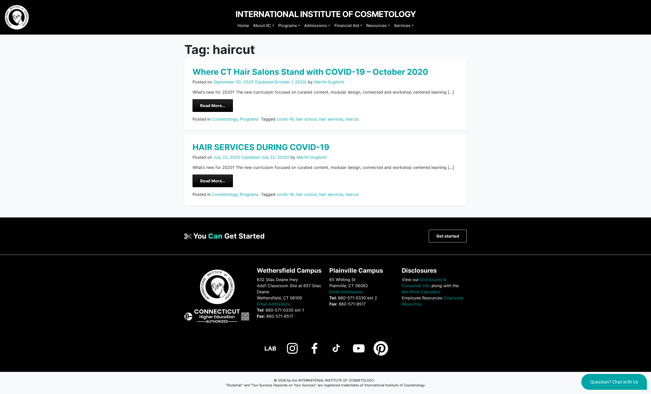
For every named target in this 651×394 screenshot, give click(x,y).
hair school (306, 119)
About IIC (262, 25)
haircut (352, 119)
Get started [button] (447, 236)
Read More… (216, 105)
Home (243, 25)
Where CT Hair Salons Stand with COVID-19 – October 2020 (310, 72)
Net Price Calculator (421, 291)
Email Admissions (273, 304)
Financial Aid (346, 25)
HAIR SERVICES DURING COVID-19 (261, 147)
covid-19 (285, 119)
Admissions (315, 25)
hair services (331, 119)
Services (402, 25)
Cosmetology (225, 119)
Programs (287, 25)
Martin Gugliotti (328, 81)
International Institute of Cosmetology (325, 14)
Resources (376, 25)
